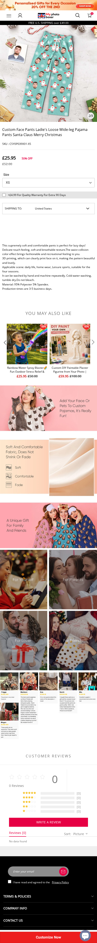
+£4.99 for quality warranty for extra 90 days (37, 195)
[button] (4, 351)
